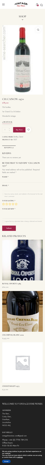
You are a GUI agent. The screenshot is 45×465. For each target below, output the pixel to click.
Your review (8, 209)
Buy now (19, 130)
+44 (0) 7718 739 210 (18, 439)
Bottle (16, 136)
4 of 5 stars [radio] (13, 204)
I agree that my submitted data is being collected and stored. (23, 221)
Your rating (8, 201)
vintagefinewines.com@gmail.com (14, 435)
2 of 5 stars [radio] (6, 204)
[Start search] (41, 5)
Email (5, 185)
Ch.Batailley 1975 (10, 386)
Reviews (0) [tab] (9, 148)
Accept (6, 461)
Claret (21, 136)
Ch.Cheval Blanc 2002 (13, 335)
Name (5, 177)
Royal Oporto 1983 (11, 283)
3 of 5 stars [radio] (10, 204)
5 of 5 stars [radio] (16, 204)
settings (20, 457)
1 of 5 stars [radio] (3, 204)
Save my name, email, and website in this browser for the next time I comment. (23, 195)
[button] (3, 4)
